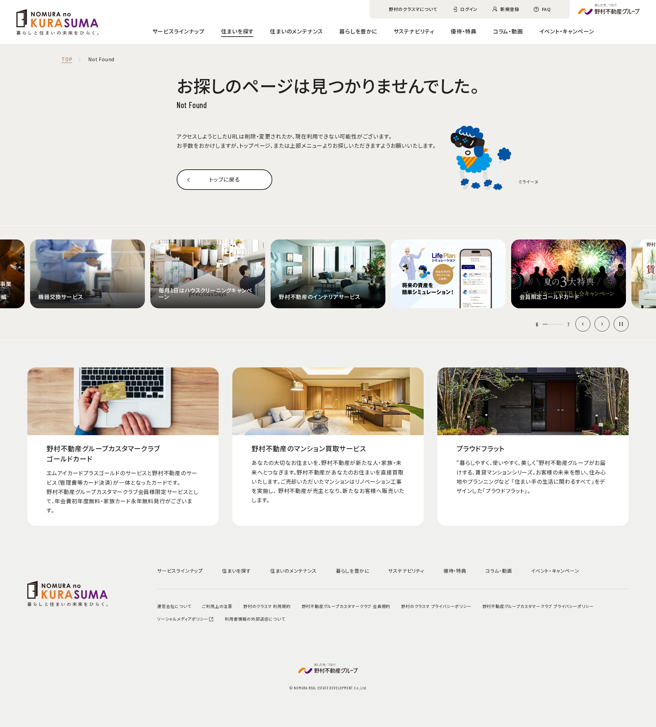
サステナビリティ (414, 31)
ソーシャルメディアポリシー (182, 619)
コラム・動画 (508, 31)
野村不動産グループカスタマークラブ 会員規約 (346, 606)
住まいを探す (237, 31)
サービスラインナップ (178, 31)
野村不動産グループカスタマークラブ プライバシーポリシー (538, 606)
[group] (87, 274)
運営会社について (174, 606)
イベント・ (566, 31)
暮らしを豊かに (358, 31)
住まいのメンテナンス (296, 31)
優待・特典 (464, 31)
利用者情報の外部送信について (255, 619)
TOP (67, 59)
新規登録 (509, 9)
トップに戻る (224, 179)
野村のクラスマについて (413, 9)
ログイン (469, 9)
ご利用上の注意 (217, 606)
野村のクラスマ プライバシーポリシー (436, 606)
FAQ (546, 9)
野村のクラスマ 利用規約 (267, 606)
